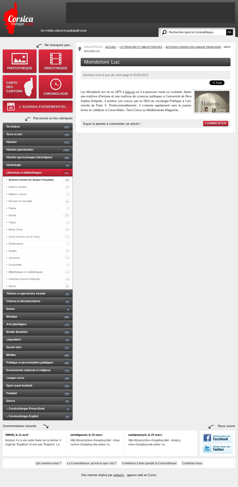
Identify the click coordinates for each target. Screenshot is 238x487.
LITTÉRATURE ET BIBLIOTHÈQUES (141, 47)
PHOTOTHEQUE (19, 68)
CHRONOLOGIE (55, 94)
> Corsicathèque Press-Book (37, 408)
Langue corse (37, 378)
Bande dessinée (37, 332)
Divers (39, 286)
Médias (37, 355)
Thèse (39, 222)
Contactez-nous (192, 463)
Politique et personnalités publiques (37, 362)
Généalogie (37, 165)
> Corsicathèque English (37, 416)
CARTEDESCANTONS (14, 87)
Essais (39, 215)
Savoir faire (37, 347)
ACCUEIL (110, 47)
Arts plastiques (37, 324)
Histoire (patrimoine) (37, 149)
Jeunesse (39, 257)
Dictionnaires (39, 243)
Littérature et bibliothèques (37, 172)
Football (37, 393)
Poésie (39, 208)
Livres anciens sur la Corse (39, 236)
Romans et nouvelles (39, 201)
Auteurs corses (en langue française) (39, 180)
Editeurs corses (39, 194)
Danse (37, 309)
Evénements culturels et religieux (37, 370)
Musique (37, 316)
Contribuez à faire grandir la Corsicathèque (149, 463)
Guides (39, 250)
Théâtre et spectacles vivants (37, 293)
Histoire (37, 142)
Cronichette (39, 264)
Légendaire (37, 339)
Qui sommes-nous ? (48, 463)
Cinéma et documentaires (37, 301)
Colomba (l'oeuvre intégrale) (39, 279)
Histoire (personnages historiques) (37, 157)
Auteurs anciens (39, 187)
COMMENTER (216, 123)
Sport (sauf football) (37, 385)
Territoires (37, 126)
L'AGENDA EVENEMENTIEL (43, 107)
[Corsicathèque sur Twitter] (217, 452)
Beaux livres (39, 229)
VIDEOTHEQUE (55, 68)
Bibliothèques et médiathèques (39, 272)
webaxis (118, 475)
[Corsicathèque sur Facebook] (217, 442)
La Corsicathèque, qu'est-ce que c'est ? (91, 463)
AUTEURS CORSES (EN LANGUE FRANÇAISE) (193, 47)
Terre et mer (37, 134)
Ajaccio (130, 92)
